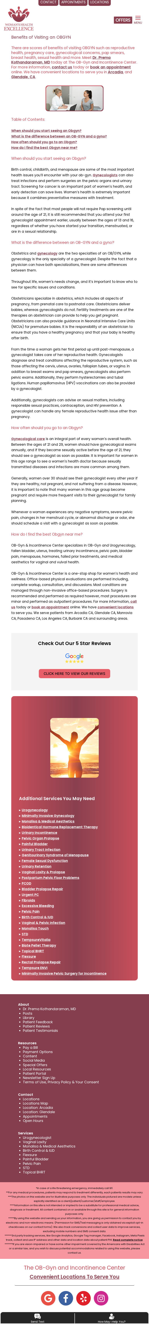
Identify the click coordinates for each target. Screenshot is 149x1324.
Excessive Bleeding (38, 905)
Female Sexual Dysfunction (45, 860)
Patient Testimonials (40, 1030)
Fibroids (28, 900)
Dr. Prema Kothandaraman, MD (49, 1008)
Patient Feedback (38, 1022)
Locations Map (35, 1103)
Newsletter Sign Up (39, 1077)
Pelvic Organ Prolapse (40, 838)
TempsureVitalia (36, 939)
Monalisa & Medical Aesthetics (48, 821)
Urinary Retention (36, 866)
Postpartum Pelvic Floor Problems (50, 877)
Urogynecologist (37, 1137)
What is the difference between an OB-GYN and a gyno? (59, 136)
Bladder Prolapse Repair (42, 889)
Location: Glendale (39, 1111)
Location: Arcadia (38, 1107)
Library (28, 1017)
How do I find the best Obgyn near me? (44, 147)
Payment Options (38, 1051)
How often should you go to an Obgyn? (44, 142)
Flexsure (29, 956)
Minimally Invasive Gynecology (48, 815)
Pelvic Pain (31, 911)
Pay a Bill (30, 1047)
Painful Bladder (35, 844)
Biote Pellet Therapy (39, 945)
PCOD (26, 883)
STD (25, 934)
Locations (31, 1099)
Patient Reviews (36, 1026)
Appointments (35, 1116)
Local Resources (37, 1069)
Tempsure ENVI (35, 967)
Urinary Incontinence (39, 832)
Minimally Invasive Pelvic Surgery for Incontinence (64, 973)
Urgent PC (30, 894)
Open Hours (33, 1120)
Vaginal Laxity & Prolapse (43, 872)
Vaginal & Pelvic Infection (43, 922)
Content (30, 1056)
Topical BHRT (33, 951)
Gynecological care (28, 439)
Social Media (34, 1060)
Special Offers (35, 1064)
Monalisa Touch (35, 928)
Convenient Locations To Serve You (75, 1276)
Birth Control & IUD (37, 917)
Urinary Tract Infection (41, 849)
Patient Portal (34, 1073)
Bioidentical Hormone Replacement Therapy (60, 827)
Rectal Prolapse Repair (41, 962)
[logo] (19, 18)
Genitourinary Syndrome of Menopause (55, 855)
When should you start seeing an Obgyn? (46, 130)
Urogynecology (35, 810)
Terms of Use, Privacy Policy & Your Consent (61, 1082)
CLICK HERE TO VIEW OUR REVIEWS (74, 674)
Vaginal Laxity (34, 1141)
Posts (27, 1013)
